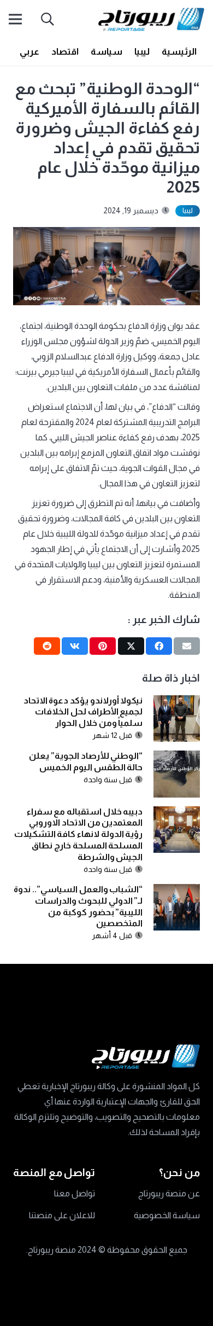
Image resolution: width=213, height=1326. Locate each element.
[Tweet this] (131, 646)
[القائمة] (15, 19)
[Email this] (187, 646)
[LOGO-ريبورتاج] (151, 19)
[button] (47, 19)
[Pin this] (103, 646)
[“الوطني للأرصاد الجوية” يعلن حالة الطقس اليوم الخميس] (176, 758)
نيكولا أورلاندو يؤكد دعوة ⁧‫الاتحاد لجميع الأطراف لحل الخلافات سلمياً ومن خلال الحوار (83, 712)
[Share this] (159, 646)
